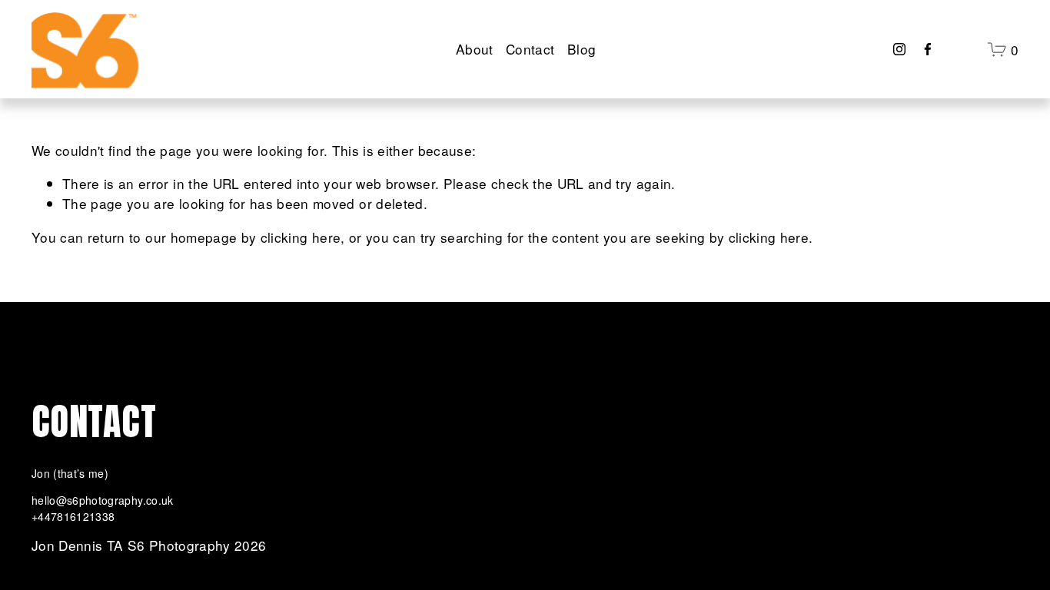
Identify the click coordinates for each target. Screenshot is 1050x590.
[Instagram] (899, 49)
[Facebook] (927, 49)
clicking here (301, 237)
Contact (530, 48)
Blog (581, 48)
